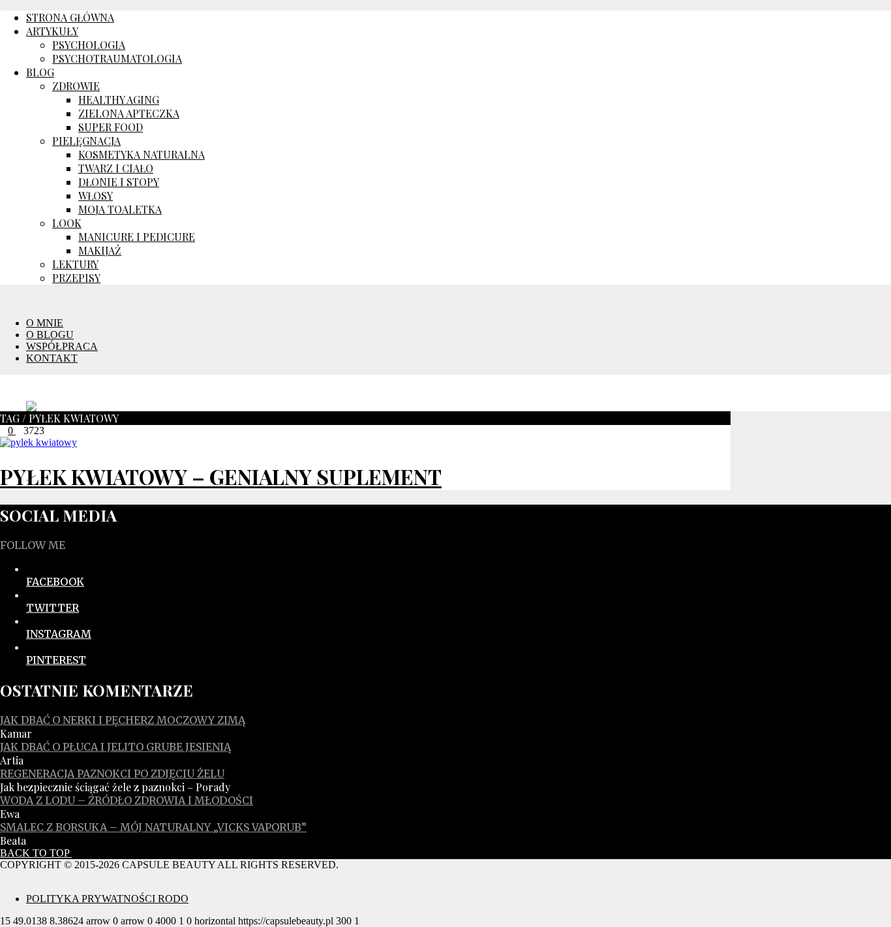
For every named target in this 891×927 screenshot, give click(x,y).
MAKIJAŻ (99, 250)
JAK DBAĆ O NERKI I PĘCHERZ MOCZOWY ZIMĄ (122, 720)
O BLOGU (50, 334)
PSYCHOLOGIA (88, 45)
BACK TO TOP (36, 852)
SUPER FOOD (110, 127)
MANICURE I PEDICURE (136, 237)
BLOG (40, 72)
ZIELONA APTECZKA (128, 113)
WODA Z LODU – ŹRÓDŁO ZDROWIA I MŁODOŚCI (126, 800)
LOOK (67, 223)
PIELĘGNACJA (86, 141)
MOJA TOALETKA (120, 209)
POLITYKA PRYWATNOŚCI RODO (107, 898)
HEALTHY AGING (118, 99)
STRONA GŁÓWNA (70, 17)
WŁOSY (95, 195)
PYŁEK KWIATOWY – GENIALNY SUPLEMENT (221, 476)
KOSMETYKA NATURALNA (141, 154)
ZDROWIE (76, 86)
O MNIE (44, 322)
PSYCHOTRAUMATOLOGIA (117, 58)
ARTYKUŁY (52, 31)
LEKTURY (75, 264)
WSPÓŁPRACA (62, 346)
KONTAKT (52, 358)
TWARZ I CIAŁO (115, 168)
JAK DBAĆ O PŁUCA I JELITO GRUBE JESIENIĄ (115, 746)
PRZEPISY (76, 278)
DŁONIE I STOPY (118, 182)
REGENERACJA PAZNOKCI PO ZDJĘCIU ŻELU (112, 773)
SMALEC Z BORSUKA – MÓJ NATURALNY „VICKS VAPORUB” (153, 827)
